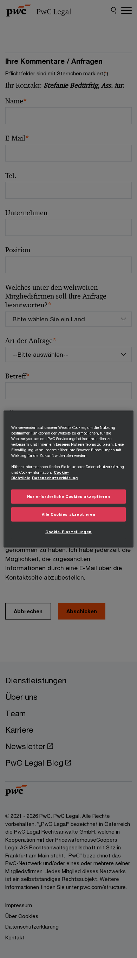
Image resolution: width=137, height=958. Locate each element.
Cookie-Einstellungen (68, 531)
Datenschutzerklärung (55, 478)
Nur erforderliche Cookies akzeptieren (68, 496)
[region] (69, 479)
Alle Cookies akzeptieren (69, 514)
